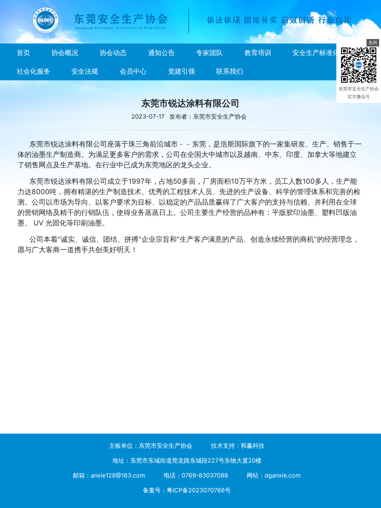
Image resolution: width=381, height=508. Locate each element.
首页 (23, 53)
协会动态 (113, 53)
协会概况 (64, 53)
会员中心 (133, 71)
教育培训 (257, 53)
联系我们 (229, 71)
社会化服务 (33, 71)
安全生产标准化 (315, 53)
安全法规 (84, 71)
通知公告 (161, 53)
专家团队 (209, 53)
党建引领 (181, 71)
